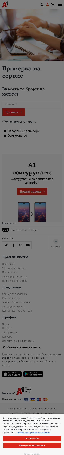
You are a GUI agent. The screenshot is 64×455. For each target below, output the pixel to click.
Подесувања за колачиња (32, 445)
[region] (32, 434)
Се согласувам (32, 438)
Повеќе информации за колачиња (33, 432)
